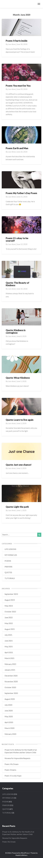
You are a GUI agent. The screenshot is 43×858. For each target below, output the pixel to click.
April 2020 (9, 722)
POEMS (8, 561)
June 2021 (9, 641)
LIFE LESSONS (10, 549)
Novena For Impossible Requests (17, 758)
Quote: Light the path (17, 506)
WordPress (25, 853)
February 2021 (10, 664)
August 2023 (10, 600)
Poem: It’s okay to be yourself (17, 239)
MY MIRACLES (11, 555)
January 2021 (10, 670)
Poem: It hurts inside (16, 40)
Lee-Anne (11, 44)
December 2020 (11, 676)
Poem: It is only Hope (13, 776)
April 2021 (9, 652)
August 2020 (10, 699)
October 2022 (10, 611)
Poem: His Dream (11, 764)
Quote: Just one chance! (18, 464)
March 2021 (9, 658)
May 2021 (9, 646)
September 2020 (11, 693)
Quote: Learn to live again (19, 419)
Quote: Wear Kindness (18, 377)
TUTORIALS (10, 578)
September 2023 (11, 594)
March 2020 (9, 728)
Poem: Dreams (10, 770)
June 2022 (9, 617)
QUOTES (8, 572)
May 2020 (9, 716)
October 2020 (10, 687)
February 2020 (10, 734)
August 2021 (10, 629)
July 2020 (8, 705)
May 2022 (9, 623)
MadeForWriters (21, 855)
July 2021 (8, 635)
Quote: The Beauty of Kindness (17, 284)
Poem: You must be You (18, 85)
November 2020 (11, 681)
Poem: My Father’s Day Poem (21, 193)
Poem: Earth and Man (17, 148)
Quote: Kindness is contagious (15, 331)
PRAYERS (8, 567)
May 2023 (9, 606)
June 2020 (9, 710)
